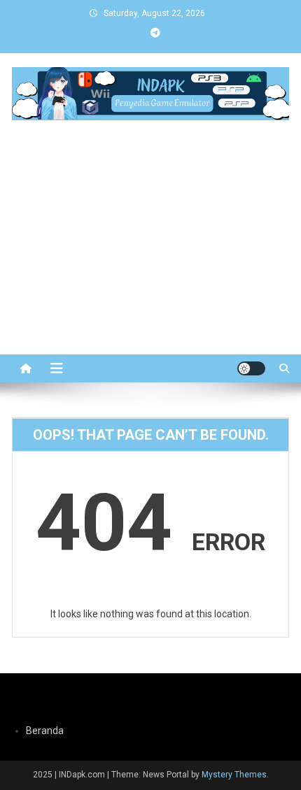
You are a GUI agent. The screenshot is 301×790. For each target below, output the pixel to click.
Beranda (45, 730)
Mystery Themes (234, 775)
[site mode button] (251, 368)
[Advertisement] (150, 263)
